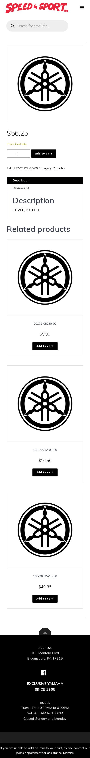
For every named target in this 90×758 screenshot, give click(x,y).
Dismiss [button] (68, 753)
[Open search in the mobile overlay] (37, 26)
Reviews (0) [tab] (21, 188)
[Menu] (82, 7)
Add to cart (43, 153)
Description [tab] (21, 180)
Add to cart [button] (45, 346)
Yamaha (59, 168)
